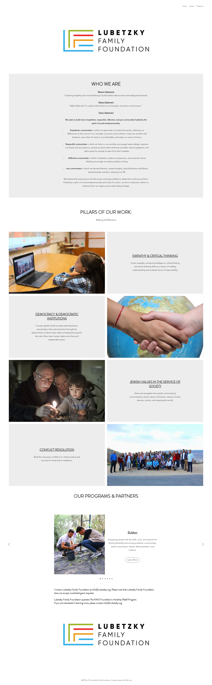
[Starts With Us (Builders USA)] (102, 578)
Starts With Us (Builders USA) (132, 532)
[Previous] (9, 544)
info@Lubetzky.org (101, 589)
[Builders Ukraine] (107, 578)
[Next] (203, 544)
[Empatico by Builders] (109, 578)
